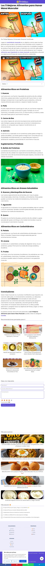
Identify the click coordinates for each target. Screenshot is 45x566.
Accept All (23, 561)
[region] (15, 557)
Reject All (15, 561)
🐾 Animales (12, 546)
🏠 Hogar (33, 530)
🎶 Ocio (11, 541)
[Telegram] (39, 564)
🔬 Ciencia (12, 528)
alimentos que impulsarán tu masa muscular (15, 52)
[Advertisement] (22, 421)
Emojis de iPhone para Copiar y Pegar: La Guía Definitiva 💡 (16, 507)
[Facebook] (5, 564)
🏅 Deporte (12, 543)
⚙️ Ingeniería (11, 532)
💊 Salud (33, 528)
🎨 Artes (11, 544)
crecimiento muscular (14, 42)
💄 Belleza (33, 534)
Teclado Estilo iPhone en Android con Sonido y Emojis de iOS (16, 512)
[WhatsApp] (28, 564)
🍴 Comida (33, 532)
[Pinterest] (16, 564)
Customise (7, 561)
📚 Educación (11, 534)
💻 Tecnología (11, 530)
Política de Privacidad (31, 553)
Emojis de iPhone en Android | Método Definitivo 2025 (15, 510)
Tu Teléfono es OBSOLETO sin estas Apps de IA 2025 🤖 (15, 514)
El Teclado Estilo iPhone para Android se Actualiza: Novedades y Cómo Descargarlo (21, 517)
